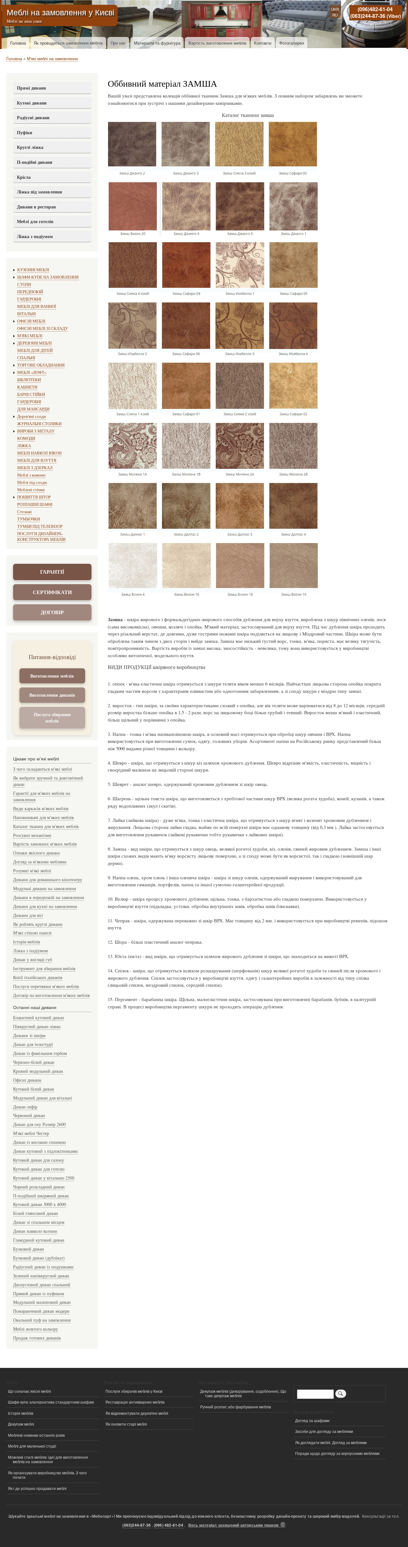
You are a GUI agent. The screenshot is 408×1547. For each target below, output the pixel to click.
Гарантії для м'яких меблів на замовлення (41, 796)
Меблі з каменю (31, 475)
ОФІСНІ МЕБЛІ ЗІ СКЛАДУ (42, 328)
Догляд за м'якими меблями (40, 862)
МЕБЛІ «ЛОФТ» (31, 372)
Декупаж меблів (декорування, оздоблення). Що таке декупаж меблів (243, 1393)
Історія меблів (26, 942)
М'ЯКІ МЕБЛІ (29, 335)
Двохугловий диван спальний (41, 1285)
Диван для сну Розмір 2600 (39, 1124)
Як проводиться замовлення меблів (68, 43)
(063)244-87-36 (367, 15)
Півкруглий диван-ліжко (37, 1026)
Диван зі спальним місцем (38, 1222)
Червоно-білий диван (34, 1062)
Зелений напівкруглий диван (41, 1276)
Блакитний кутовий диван (38, 1017)
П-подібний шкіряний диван (41, 1196)
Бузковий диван (28, 1249)
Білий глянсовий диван (35, 1213)
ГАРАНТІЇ (52, 571)
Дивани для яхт (28, 915)
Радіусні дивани (33, 117)
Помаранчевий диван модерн (41, 1311)
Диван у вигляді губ (32, 959)
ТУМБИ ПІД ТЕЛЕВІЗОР (39, 526)
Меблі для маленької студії (32, 1446)
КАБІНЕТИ (27, 387)
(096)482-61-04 (375, 9)
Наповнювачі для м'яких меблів (43, 817)
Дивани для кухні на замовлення (45, 906)
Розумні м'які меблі (32, 871)
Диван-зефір (25, 1107)
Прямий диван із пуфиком (38, 1293)
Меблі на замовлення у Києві (60, 12)
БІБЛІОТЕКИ (29, 379)
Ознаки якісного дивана (36, 853)
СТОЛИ (24, 284)
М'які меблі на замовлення (52, 58)
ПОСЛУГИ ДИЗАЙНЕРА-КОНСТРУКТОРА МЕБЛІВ (41, 536)
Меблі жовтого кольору (35, 1329)
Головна (18, 43)
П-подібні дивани (34, 162)
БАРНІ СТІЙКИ (31, 394)
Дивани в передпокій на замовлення (48, 897)
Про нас (118, 43)
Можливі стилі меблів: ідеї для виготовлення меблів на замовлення (48, 1459)
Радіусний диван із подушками (43, 1267)
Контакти (262, 43)
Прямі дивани (31, 87)
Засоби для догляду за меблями (324, 1431)
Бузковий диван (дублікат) (39, 1258)
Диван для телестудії (33, 1044)
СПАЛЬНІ (26, 357)
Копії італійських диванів (37, 977)
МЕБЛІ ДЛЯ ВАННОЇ (36, 306)
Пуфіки (24, 132)
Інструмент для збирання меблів (44, 968)
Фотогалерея (291, 43)
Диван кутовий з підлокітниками (45, 1151)
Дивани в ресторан (36, 206)
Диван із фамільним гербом (40, 1053)
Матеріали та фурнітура (157, 43)
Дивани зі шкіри (29, 1035)
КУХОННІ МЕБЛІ (33, 269)
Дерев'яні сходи (31, 416)
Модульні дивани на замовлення (44, 888)
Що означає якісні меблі (29, 1391)
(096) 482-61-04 (168, 1525)
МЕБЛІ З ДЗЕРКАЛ (35, 467)
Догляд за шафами (312, 1420)
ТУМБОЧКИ (28, 519)
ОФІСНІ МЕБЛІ (31, 321)
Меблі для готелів (35, 221)
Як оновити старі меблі (126, 1424)
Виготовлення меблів (52, 675)
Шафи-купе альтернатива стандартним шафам (51, 1402)
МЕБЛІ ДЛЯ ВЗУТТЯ (36, 460)
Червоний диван (29, 1115)
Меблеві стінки (31, 489)
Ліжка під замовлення (39, 191)
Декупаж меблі (21, 1424)
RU (335, 15)
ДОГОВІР (52, 612)
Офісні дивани (27, 1080)
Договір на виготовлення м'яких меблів (51, 995)
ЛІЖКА (24, 445)
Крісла (24, 177)
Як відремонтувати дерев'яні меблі (137, 1413)
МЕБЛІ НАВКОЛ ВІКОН (39, 453)
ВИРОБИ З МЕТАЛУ (36, 431)
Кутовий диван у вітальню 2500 (43, 1178)
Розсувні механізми (32, 835)
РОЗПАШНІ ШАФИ (34, 504)
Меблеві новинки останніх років (36, 1435)
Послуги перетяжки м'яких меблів (46, 986)
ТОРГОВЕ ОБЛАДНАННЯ (41, 365)
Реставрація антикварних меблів (135, 1402)
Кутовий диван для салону (38, 1160)
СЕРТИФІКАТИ (52, 592)
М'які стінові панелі (32, 933)
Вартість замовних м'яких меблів (45, 844)
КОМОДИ (26, 438)
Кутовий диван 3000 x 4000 (39, 1204)
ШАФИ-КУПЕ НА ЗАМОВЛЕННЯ (48, 277)
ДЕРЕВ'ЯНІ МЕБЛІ (34, 343)
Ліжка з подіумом (35, 236)
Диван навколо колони (35, 1231)
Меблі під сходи (32, 482)
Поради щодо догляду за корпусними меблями (337, 1453)
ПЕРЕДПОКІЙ (30, 291)
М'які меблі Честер (31, 1133)
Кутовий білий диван (33, 1089)
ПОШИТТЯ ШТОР (34, 497)
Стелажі (24, 511)
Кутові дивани (32, 102)
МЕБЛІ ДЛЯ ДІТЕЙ (35, 350)
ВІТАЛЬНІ (26, 313)
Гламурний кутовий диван (38, 1240)
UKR (335, 9)
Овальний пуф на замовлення (41, 1320)
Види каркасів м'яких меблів (41, 808)
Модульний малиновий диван (42, 1302)
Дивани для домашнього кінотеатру (47, 879)
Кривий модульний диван (38, 1071)
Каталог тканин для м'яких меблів (46, 826)
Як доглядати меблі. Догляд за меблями (331, 1442)
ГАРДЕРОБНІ (29, 299)
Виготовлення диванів (52, 695)
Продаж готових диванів (37, 1338)
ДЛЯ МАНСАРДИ (33, 409)
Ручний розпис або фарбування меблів (235, 1406)
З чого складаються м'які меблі (42, 769)
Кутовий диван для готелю (38, 1169)
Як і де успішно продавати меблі (37, 1488)
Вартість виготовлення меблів (217, 43)
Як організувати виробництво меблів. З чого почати (47, 1475)
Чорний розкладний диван (39, 1187)
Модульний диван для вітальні (42, 1098)
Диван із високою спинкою (39, 1142)
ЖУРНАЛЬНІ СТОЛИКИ (39, 423)
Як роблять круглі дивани (37, 924)
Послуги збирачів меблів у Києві (134, 1391)
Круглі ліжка (30, 147)
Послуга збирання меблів (52, 717)
